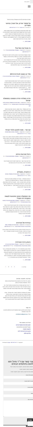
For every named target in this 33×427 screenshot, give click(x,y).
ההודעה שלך (30, 399)
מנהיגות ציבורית (21, 104)
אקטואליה (16, 50)
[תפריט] (28, 6)
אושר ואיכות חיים (16, 102)
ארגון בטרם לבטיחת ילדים (24, 331)
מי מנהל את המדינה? (23, 48)
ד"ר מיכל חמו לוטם (13, 27)
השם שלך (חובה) (29, 375)
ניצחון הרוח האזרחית (23, 242)
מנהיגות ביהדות (6, 102)
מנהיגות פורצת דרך (24, 202)
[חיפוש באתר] (24, 6)
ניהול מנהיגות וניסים (23, 154)
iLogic (9, 342)
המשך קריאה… (27, 41)
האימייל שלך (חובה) (29, 381)
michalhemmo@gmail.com (22, 314)
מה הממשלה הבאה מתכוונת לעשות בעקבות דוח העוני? (18, 197)
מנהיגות (22, 226)
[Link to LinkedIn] (27, 342)
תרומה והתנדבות (15, 104)
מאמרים (13, 76)
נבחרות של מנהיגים (23, 222)
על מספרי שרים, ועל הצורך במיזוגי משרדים (18, 24)
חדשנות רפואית (27, 329)
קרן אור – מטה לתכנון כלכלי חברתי (18, 130)
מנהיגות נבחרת (28, 104)
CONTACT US (29, 426)
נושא (32, 393)
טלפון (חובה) (30, 387)
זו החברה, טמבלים (24, 172)
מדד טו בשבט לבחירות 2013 (20, 74)
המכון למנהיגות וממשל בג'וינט (23, 325)
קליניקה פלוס (27, 333)
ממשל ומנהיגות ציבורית (10, 50)
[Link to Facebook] (29, 342)
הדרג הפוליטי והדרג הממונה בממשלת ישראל (17, 99)
